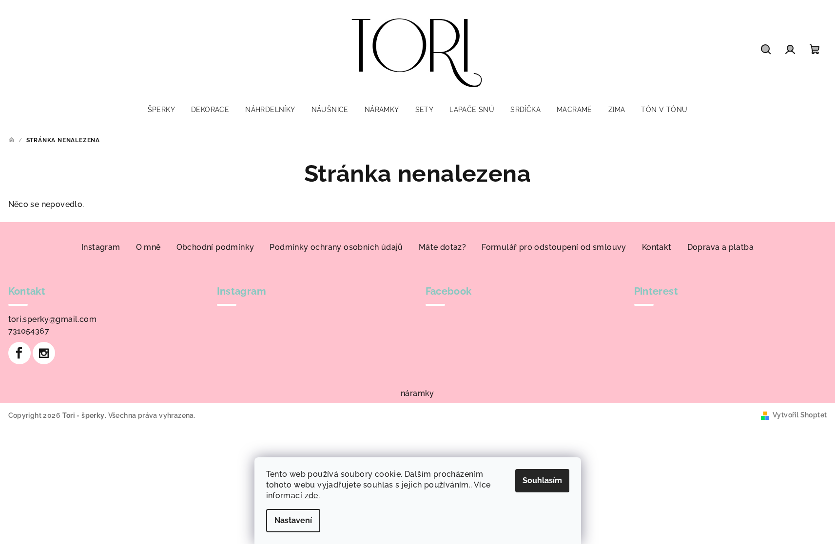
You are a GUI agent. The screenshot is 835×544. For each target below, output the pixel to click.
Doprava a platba (720, 247)
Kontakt (657, 247)
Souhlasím (542, 480)
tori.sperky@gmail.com (52, 319)
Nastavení (293, 520)
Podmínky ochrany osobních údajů (336, 247)
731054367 (29, 331)
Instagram (100, 247)
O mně (148, 247)
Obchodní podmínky (215, 247)
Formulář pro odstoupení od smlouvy (554, 247)
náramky (417, 393)
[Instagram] (44, 353)
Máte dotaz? (442, 247)
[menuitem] (161, 109)
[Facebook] (19, 353)
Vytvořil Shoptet (800, 415)
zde (311, 495)
